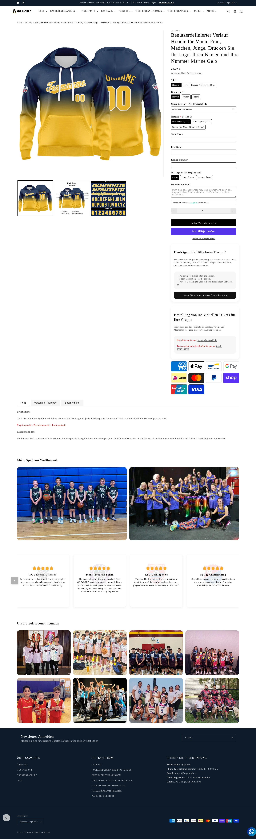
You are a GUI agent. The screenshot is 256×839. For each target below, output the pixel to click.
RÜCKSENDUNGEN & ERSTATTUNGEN (112, 770)
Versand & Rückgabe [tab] (45, 402)
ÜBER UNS (22, 765)
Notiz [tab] (23, 402)
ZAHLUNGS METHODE (103, 796)
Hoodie (28, 23)
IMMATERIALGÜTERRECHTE (107, 791)
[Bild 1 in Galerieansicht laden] (35, 198)
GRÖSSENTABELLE (27, 775)
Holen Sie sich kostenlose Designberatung (205, 295)
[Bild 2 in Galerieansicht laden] (71, 198)
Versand (174, 73)
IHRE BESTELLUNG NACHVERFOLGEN (112, 780)
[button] (42, 11)
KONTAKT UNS (25, 770)
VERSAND (97, 765)
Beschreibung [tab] (72, 402)
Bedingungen (166, 3)
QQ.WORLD (28, 832)
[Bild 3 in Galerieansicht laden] (108, 198)
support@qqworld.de (207, 340)
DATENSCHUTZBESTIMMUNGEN (108, 786)
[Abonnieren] (232, 737)
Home (19, 23)
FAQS (19, 780)
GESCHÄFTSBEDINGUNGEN (106, 775)
